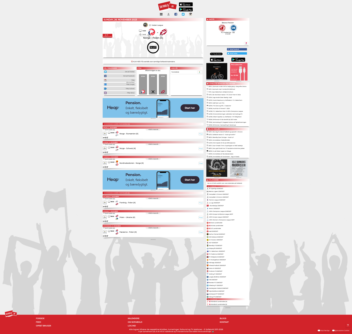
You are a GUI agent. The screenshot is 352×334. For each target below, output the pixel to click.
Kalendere (133, 318)
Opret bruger (43, 326)
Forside (40, 318)
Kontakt (224, 322)
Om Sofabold (135, 322)
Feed (38, 322)
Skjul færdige (325, 330)
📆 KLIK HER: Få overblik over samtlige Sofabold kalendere (153, 61)
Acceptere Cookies (343, 330)
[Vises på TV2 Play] (201, 133)
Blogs (223, 318)
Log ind (132, 326)
